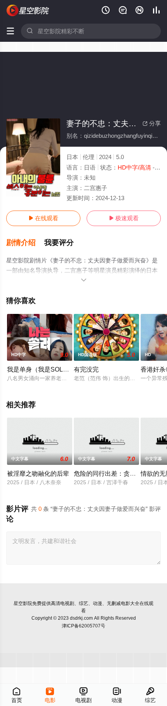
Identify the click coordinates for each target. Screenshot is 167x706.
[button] (25, 242)
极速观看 (124, 218)
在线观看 (43, 218)
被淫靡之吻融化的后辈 (38, 473)
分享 (152, 123)
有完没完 (86, 369)
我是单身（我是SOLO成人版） (49, 369)
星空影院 (23, 603)
